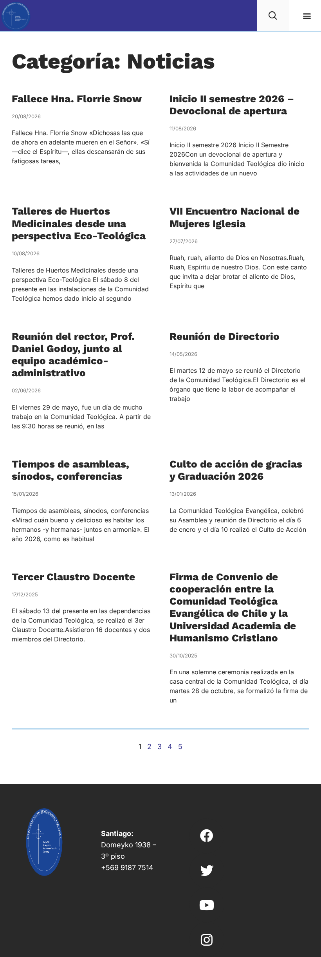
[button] (306, 15)
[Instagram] (206, 939)
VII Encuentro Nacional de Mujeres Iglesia (234, 217)
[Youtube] (206, 905)
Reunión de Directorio (225, 336)
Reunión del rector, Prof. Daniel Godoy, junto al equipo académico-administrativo (73, 354)
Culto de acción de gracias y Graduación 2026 (236, 470)
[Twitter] (206, 870)
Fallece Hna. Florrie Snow (77, 99)
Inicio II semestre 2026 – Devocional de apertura (232, 105)
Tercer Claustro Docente (73, 577)
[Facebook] (206, 835)
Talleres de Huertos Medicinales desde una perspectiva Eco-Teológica (79, 223)
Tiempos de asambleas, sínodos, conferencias (70, 470)
